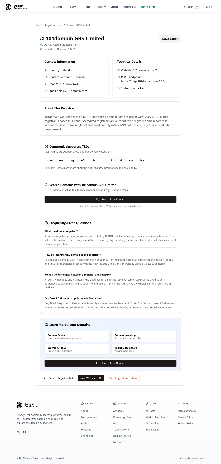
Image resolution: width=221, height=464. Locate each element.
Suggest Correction (125, 378)
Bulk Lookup (153, 429)
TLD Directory (121, 429)
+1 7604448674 (68, 84)
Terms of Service (187, 411)
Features (57, 6)
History (102, 6)
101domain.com (143, 70)
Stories (114, 6)
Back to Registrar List (61, 378)
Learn (73, 6)
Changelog (87, 435)
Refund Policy (185, 423)
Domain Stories (122, 435)
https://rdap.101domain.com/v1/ (142, 81)
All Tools (150, 411)
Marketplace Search (157, 417)
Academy (118, 411)
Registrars (50, 25)
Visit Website (88, 378)
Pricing (85, 423)
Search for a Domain (113, 199)
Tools (87, 6)
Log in (209, 6)
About (84, 411)
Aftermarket (129, 6)
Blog (115, 423)
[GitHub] (24, 432)
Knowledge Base (122, 417)
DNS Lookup (153, 423)
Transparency (89, 417)
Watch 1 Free (148, 6)
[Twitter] (18, 432)
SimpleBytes (187, 458)
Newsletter (119, 442)
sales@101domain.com (72, 91)
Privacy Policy (185, 417)
